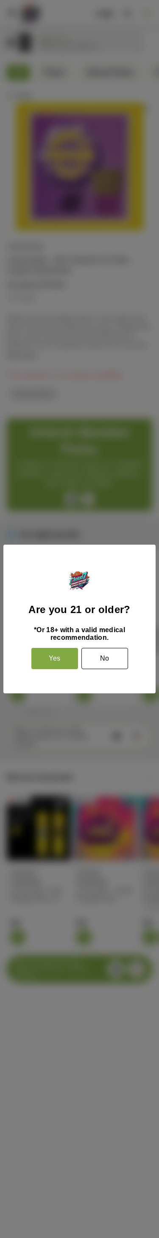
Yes (54, 658)
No (104, 658)
